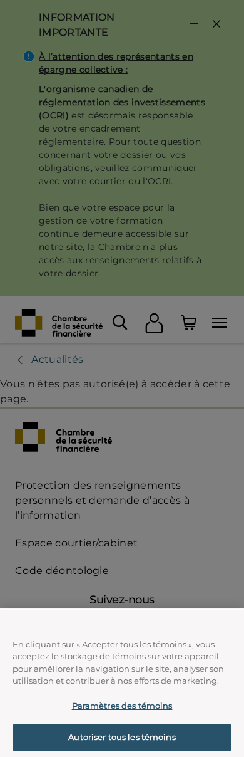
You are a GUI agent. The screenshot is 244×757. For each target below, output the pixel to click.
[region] (122, 682)
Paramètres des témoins (122, 706)
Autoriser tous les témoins (121, 737)
